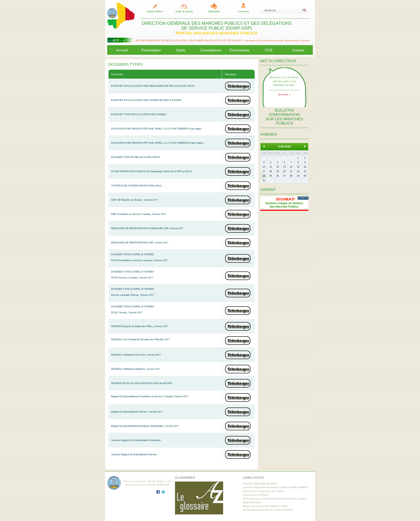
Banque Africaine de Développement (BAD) (265, 506)
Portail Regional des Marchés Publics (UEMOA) (268, 509)
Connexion (243, 11)
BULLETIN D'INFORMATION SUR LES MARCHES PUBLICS (284, 116)
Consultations (210, 50)
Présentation (151, 50)
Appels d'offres (155, 11)
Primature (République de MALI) (260, 483)
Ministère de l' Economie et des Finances (264, 491)
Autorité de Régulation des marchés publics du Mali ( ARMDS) (275, 487)
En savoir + (284, 94)
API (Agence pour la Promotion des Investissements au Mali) (274, 498)
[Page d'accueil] (121, 15)
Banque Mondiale (252, 502)
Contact (298, 50)
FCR (269, 50)
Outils (180, 50)
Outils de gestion (184, 11)
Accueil (122, 50)
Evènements (239, 50)
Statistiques (214, 11)
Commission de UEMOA (256, 494)
